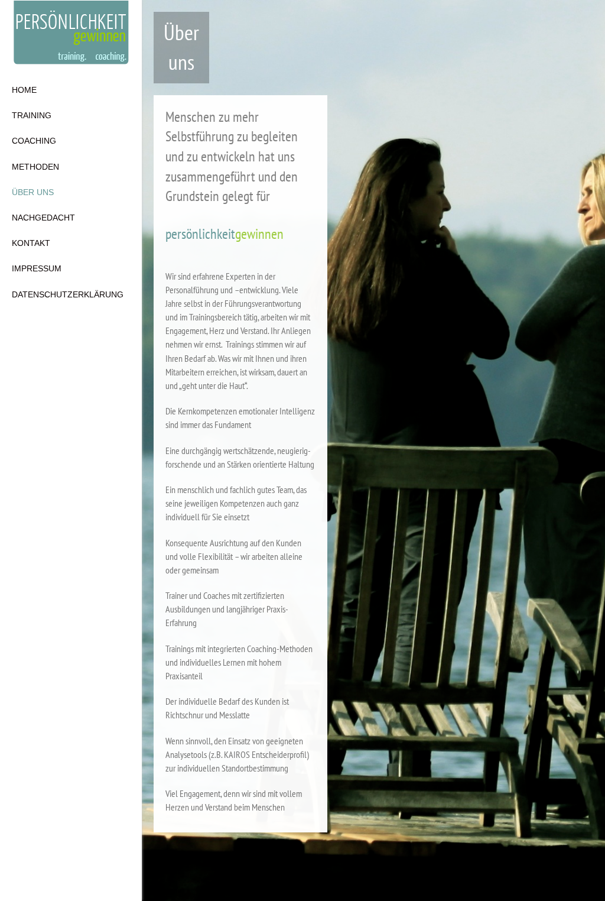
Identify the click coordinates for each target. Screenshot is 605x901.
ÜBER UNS (33, 192)
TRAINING (31, 115)
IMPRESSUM (36, 268)
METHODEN (35, 166)
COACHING (34, 140)
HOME (24, 90)
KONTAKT (31, 243)
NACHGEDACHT (43, 217)
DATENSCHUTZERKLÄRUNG (67, 294)
